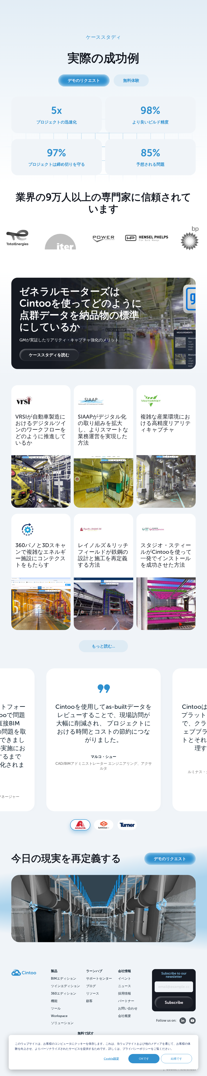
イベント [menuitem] (124, 978)
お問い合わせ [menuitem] (127, 1008)
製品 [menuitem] (54, 971)
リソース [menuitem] (92, 993)
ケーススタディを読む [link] (49, 354)
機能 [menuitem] (54, 1001)
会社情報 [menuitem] (124, 971)
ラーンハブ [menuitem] (94, 971)
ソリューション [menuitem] (62, 1023)
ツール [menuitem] (56, 1008)
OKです (144, 1058)
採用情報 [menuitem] (124, 993)
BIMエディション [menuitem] (63, 978)
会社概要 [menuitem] (124, 1016)
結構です (176, 1058)
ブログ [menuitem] (91, 986)
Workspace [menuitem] (59, 1016)
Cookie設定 (111, 1058)
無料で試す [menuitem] (86, 1033)
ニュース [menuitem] (124, 986)
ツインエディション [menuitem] (65, 986)
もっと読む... (103, 646)
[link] (23, 972)
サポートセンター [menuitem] (99, 978)
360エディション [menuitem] (63, 993)
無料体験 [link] (131, 80)
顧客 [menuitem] (89, 1001)
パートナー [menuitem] (126, 1001)
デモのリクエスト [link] (84, 80)
